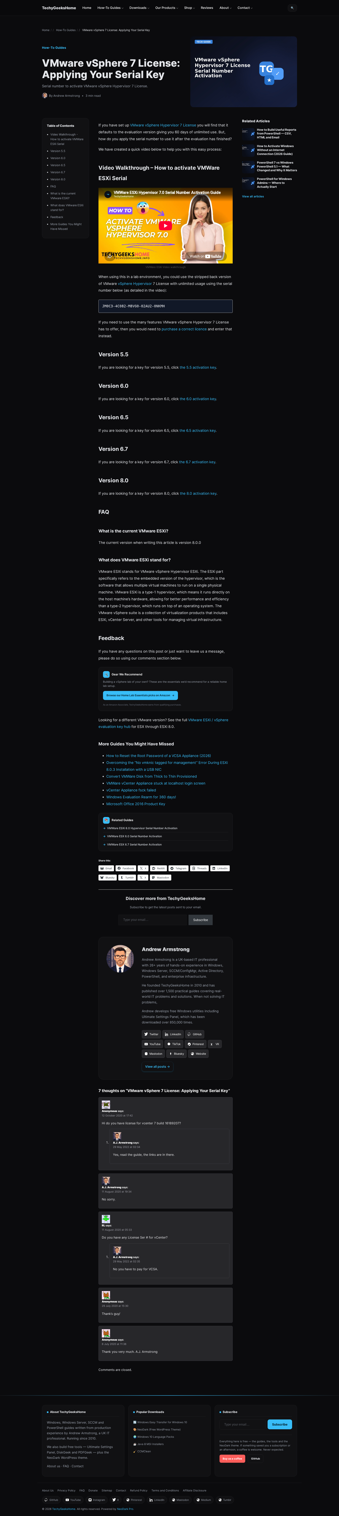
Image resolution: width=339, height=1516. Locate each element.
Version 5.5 (57, 151)
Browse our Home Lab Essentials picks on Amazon (138, 695)
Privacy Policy (66, 1490)
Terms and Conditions (165, 1490)
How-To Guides (109, 8)
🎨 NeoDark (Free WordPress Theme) (157, 1429)
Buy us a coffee (232, 1458)
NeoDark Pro (125, 1508)
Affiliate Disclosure (194, 1490)
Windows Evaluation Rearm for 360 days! (141, 797)
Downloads (138, 8)
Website (198, 1055)
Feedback (56, 217)
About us (53, 1466)
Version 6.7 (57, 172)
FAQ (53, 186)
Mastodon (153, 1055)
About (224, 8)
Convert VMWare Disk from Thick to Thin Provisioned (151, 776)
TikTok (174, 1045)
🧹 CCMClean (142, 1451)
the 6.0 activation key (198, 399)
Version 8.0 (57, 179)
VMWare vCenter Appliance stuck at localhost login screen (155, 783)
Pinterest (195, 1045)
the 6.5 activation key (198, 430)
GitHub (195, 1035)
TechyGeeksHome (59, 8)
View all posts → (157, 1066)
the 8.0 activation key (198, 493)
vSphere (125, 283)
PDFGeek (85, 1452)
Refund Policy (139, 1490)
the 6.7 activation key (197, 462)
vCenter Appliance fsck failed (131, 790)
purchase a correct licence (184, 329)
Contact (244, 8)
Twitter (151, 1035)
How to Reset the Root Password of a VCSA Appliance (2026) (158, 755)
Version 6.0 (57, 158)
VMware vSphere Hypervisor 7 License (163, 125)
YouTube (152, 1045)
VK (214, 1045)
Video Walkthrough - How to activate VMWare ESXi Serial (66, 139)
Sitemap (107, 1490)
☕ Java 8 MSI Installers (148, 1444)
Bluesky (176, 1055)
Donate (93, 1490)
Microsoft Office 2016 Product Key (135, 804)
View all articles (253, 196)
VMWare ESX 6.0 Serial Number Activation (134, 836)
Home (86, 8)
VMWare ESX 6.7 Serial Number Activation (134, 844)
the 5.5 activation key (198, 367)
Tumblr (224, 1501)
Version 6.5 (57, 165)
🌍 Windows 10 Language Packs (153, 1436)
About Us (48, 1490)
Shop (188, 8)
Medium (203, 1501)
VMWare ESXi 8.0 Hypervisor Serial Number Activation (142, 828)
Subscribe (200, 920)
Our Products (165, 8)
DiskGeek (64, 1452)
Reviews (207, 8)
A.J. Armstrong (122, 1142)
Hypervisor (142, 283)
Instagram (96, 1501)
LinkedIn (173, 1035)
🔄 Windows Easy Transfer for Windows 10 (160, 1422)
